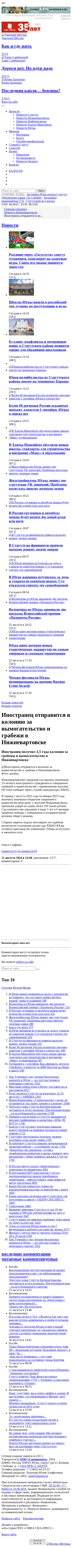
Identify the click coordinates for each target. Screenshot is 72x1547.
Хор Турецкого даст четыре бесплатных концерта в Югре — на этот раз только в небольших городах (34, 1080)
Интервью (22, 134)
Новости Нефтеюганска (31, 121)
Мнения (14, 131)
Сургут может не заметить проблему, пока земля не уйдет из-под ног (39, 1221)
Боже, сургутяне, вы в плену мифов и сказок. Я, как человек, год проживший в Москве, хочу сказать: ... (39, 1396)
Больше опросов (11, 705)
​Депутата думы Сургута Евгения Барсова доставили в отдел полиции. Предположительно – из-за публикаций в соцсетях (39, 1110)
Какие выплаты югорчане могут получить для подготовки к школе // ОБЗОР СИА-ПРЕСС (38, 1199)
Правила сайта (10, 1518)
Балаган (14, 164)
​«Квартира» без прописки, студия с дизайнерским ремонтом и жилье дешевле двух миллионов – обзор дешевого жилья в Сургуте (38, 1154)
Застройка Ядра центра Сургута (47, 194)
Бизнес (13, 151)
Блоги (20, 138)
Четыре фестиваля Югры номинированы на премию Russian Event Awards (37, 682)
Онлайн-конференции (30, 141)
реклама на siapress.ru (65, 17)
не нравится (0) (27, 851)
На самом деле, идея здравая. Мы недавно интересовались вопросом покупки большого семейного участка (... (37, 1436)
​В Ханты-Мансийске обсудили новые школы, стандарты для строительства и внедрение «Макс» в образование (39, 449)
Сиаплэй (14, 148)
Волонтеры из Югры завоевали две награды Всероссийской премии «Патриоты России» (37, 613)
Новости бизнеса (27, 161)
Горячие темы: (13, 194)
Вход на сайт (9, 101)
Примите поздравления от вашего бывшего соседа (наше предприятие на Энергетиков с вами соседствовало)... (37, 1300)
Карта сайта (8, 1534)
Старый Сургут (18, 144)
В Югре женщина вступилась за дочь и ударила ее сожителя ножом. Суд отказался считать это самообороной (39, 581)
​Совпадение (20, 1206)
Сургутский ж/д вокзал (40, 201)
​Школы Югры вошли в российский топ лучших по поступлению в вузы (37, 304)
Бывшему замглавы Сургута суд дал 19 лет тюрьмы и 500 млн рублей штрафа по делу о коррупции (37, 1213)
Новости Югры (26, 128)
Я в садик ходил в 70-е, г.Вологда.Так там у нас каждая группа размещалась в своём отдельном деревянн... (38, 1320)
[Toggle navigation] (2, 106)
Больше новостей (12, 702)
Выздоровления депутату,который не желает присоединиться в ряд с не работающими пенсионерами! (37, 1273)
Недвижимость (25, 157)
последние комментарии (26, 1253)
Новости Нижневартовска (32, 118)
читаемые (11, 1258)
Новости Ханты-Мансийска (34, 124)
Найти (41, 190)
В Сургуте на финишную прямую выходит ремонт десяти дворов (36, 547)
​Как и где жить (21, 1027)
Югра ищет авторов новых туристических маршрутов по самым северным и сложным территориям (38, 649)
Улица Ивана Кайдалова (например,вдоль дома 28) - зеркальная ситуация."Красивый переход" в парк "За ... (39, 1350)
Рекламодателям (33, 1518)
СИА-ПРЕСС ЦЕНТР (33, 1466)
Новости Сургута (27, 114)
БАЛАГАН (16, 170)
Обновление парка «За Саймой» (21, 197)
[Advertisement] (36, 902)
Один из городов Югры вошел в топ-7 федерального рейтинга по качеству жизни (39, 1228)
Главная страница (15, 209)
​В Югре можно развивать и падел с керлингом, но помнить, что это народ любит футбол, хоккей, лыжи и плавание (38, 997)
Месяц (27, 987)
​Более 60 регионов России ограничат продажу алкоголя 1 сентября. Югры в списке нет (39, 410)
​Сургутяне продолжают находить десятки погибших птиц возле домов (35, 1138)
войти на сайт (25, 961)
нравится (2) (9, 851)
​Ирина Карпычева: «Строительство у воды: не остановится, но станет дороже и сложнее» (39, 1101)
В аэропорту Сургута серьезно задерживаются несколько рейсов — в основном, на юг (38, 1145)
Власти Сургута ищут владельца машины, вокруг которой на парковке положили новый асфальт (38, 1130)
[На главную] (23, 31)
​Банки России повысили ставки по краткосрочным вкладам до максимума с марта (38, 1189)
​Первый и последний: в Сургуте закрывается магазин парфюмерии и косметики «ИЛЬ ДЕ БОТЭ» (37, 1120)
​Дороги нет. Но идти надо (25, 1306)
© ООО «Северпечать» (32, 1459)
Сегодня (6, 987)
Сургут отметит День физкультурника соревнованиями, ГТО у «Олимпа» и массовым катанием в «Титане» (39, 1380)
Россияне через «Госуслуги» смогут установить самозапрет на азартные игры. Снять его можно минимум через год (38, 261)
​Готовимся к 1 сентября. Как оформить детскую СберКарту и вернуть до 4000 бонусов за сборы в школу (39, 1067)
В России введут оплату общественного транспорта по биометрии (34, 1168)
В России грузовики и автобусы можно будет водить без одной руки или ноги (37, 517)
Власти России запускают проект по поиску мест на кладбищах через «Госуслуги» (37, 1444)
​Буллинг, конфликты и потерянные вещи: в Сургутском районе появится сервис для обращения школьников (39, 346)
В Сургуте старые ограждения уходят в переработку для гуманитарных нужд (33, 1421)
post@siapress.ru (38, 1476)
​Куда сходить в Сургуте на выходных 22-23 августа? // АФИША (36, 1095)
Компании (22, 154)
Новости (14, 111)
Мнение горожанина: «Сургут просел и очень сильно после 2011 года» (38, 1405)
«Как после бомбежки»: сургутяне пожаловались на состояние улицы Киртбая (36, 1358)
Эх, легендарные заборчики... (27, 1416)
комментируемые (40, 1258)
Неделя (17, 987)
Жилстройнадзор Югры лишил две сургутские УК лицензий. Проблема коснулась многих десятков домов (38, 484)
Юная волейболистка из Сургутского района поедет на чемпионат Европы (39, 379)
